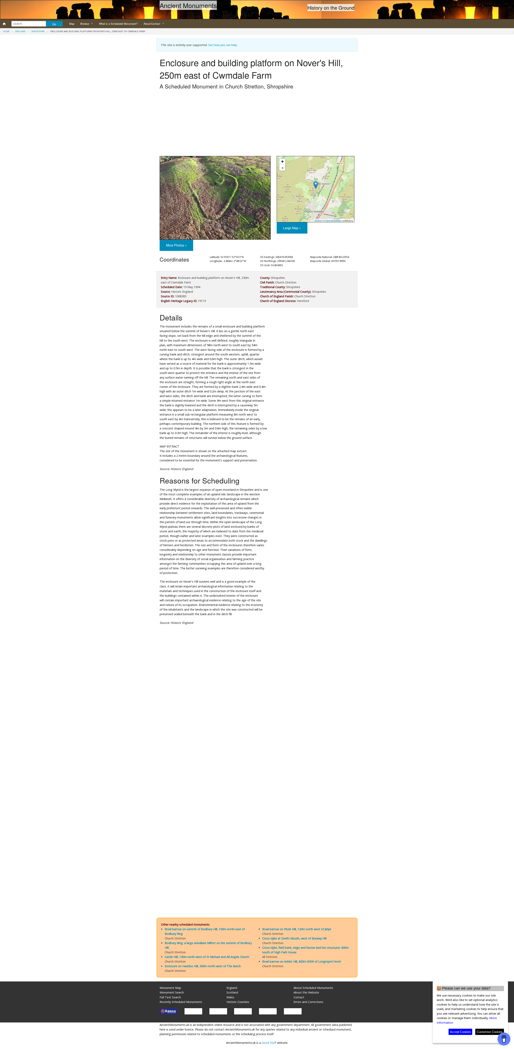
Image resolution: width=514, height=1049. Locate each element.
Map (71, 24)
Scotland (232, 992)
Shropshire (38, 31)
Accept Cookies (460, 1032)
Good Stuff (269, 1043)
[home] (4, 23)
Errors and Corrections (308, 1002)
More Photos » (176, 245)
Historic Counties (237, 1002)
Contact (299, 997)
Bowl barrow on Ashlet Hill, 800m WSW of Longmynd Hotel (301, 961)
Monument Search (172, 992)
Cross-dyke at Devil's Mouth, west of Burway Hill (294, 938)
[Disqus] (257, 748)
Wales (230, 997)
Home (6, 31)
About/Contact (152, 24)
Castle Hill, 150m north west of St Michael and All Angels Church (207, 957)
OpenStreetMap (333, 220)
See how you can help (222, 45)
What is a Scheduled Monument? (118, 24)
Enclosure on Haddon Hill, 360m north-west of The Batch (203, 966)
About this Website (306, 992)
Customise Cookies (490, 1032)
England (20, 31)
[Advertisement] (257, 124)
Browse (84, 24)
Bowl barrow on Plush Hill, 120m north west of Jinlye (296, 929)
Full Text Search (170, 997)
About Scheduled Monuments (313, 988)
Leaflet (318, 220)
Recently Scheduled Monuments (181, 1002)
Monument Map (170, 988)
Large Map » (292, 228)
